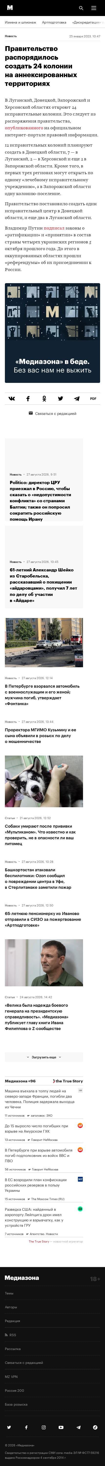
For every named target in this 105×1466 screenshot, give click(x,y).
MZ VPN (11, 1376)
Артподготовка (54, 22)
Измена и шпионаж (20, 22)
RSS (12, 1334)
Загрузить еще (44, 1057)
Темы (9, 1292)
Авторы (11, 1306)
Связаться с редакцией (55, 413)
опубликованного (24, 128)
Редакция (12, 1320)
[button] (94, 8)
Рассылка (13, 1348)
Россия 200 (14, 1390)
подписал (54, 228)
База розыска (16, 1404)
